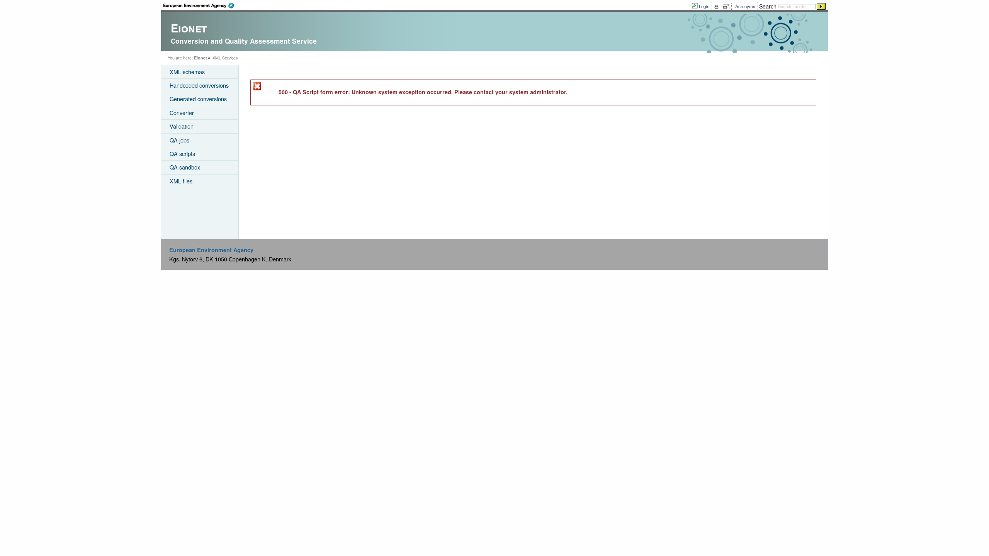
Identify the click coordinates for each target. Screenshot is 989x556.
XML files (181, 181)
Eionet (200, 58)
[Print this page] (717, 6)
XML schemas (187, 72)
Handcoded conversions (199, 85)
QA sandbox (185, 167)
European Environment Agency (211, 250)
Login (704, 6)
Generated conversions (198, 99)
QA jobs (179, 140)
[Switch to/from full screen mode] (727, 6)
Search (768, 6)
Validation (182, 126)
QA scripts (182, 153)
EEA (198, 5)
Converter (182, 112)
